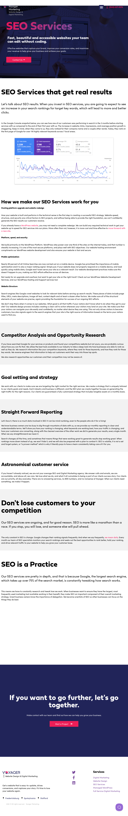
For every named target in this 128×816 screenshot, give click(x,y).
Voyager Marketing (14, 8)
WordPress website (29, 225)
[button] (101, 7)
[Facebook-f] (74, 777)
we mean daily (111, 537)
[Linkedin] (74, 783)
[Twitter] (74, 772)
